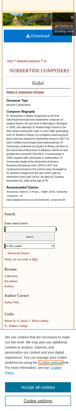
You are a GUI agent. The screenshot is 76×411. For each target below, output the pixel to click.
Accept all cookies (38, 387)
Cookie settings (50, 362)
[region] (38, 370)
